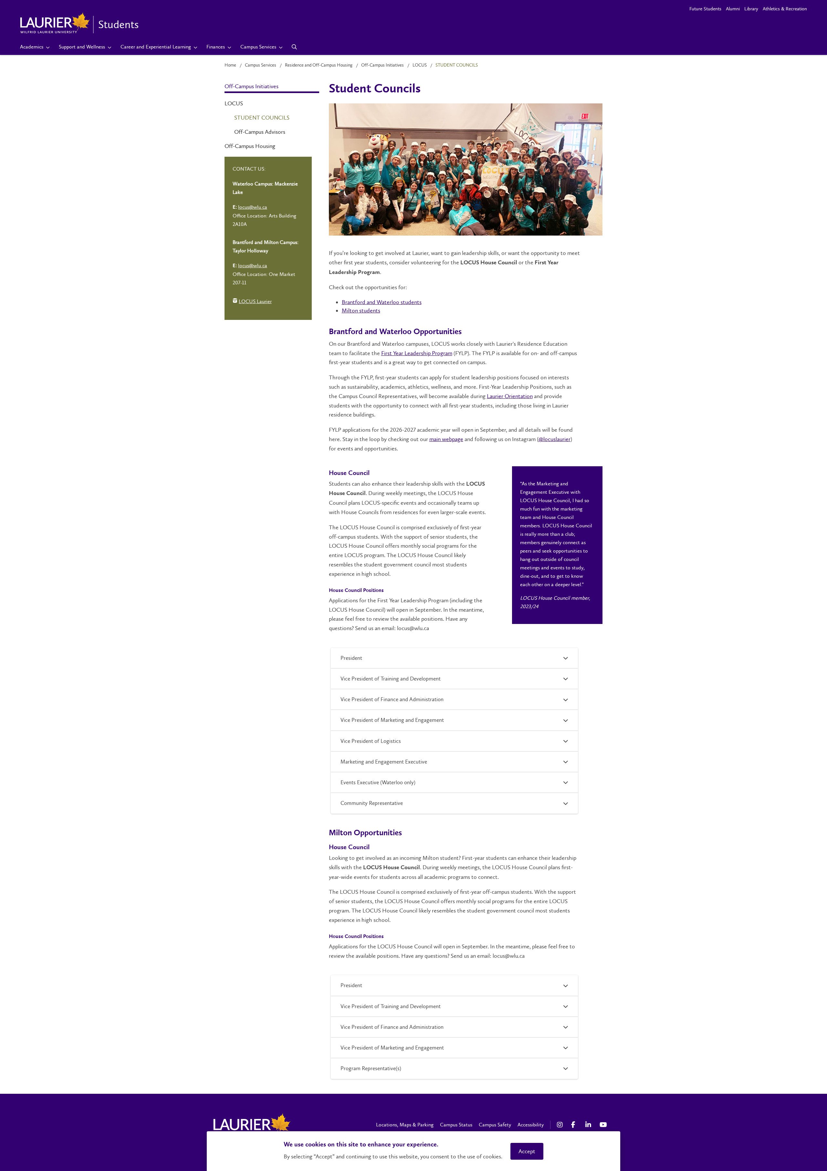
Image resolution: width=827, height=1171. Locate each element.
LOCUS (420, 65)
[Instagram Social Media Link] (561, 1125)
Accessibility (531, 1125)
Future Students (705, 9)
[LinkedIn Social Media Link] (589, 1125)
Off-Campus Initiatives (382, 65)
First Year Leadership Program (416, 353)
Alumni (733, 9)
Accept (526, 1151)
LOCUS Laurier (252, 302)
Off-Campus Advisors (259, 131)
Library (751, 9)
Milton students (361, 310)
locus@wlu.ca (252, 207)
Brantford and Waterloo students (382, 302)
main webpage (446, 439)
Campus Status (456, 1125)
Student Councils (261, 117)
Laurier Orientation (510, 396)
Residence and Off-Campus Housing (318, 65)
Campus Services (260, 65)
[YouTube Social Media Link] (603, 1125)
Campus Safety (495, 1125)
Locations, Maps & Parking (405, 1125)
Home (230, 65)
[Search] (294, 47)
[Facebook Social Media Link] (575, 1125)
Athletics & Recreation (785, 9)
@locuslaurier (555, 439)
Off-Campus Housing (250, 146)
